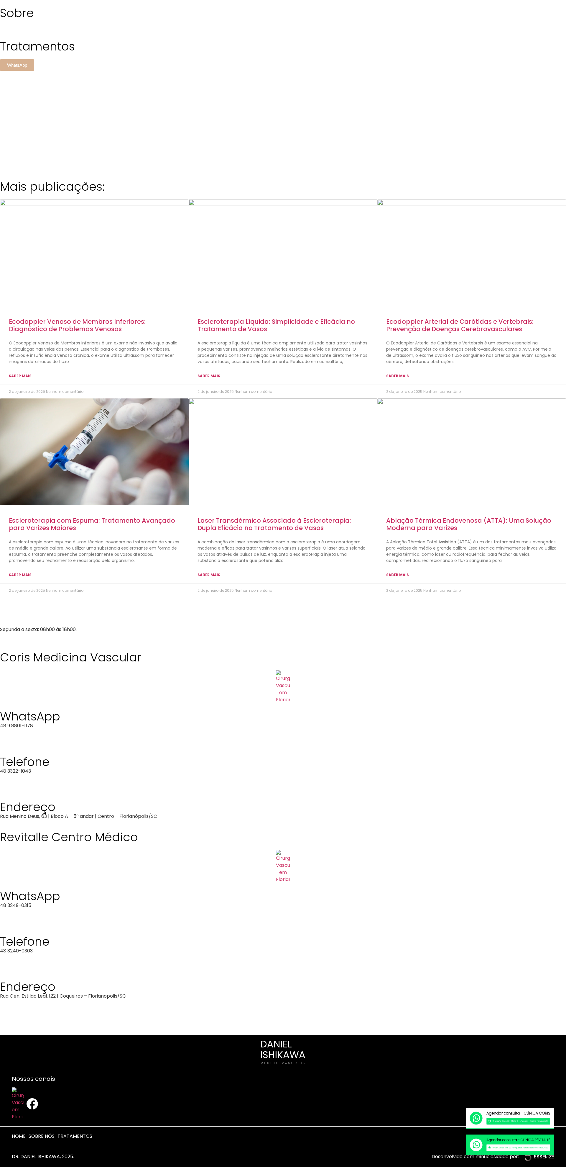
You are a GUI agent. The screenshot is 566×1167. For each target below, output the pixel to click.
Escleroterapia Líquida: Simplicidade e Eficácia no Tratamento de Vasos (276, 325)
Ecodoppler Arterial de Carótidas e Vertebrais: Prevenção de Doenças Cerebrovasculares (460, 325)
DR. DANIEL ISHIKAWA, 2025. (43, 1156)
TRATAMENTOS (74, 1136)
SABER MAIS (20, 375)
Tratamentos (37, 46)
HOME (19, 1136)
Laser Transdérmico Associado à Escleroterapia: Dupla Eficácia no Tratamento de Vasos (274, 524)
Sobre (17, 13)
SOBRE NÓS (42, 1136)
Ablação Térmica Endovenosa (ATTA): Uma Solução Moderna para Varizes (468, 524)
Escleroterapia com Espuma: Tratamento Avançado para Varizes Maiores (92, 524)
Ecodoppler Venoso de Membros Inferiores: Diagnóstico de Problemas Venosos (77, 325)
